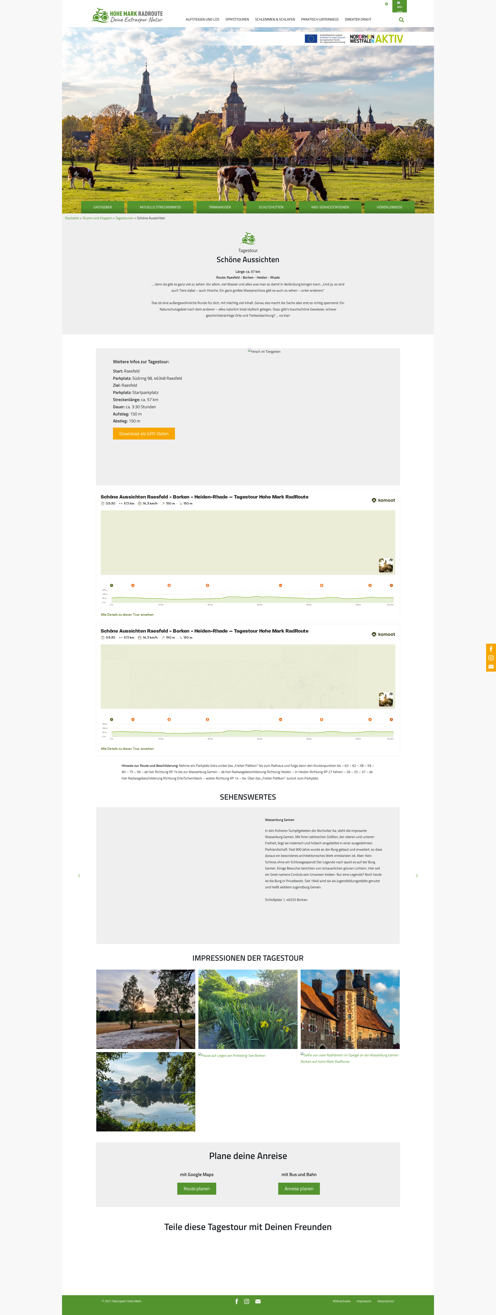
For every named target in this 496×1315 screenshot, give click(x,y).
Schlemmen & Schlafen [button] (275, 19)
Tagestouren (124, 218)
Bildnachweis (341, 1301)
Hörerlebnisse (389, 207)
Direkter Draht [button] (358, 19)
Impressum (364, 1301)
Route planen (197, 1188)
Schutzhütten (271, 207)
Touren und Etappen (97, 218)
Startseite (72, 218)
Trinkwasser (220, 207)
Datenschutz (385, 1301)
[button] (79, 875)
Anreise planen (299, 1188)
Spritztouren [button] (237, 19)
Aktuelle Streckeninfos (160, 207)
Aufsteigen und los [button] (202, 19)
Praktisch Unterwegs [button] (320, 19)
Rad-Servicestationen (330, 207)
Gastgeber (103, 207)
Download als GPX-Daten (144, 433)
